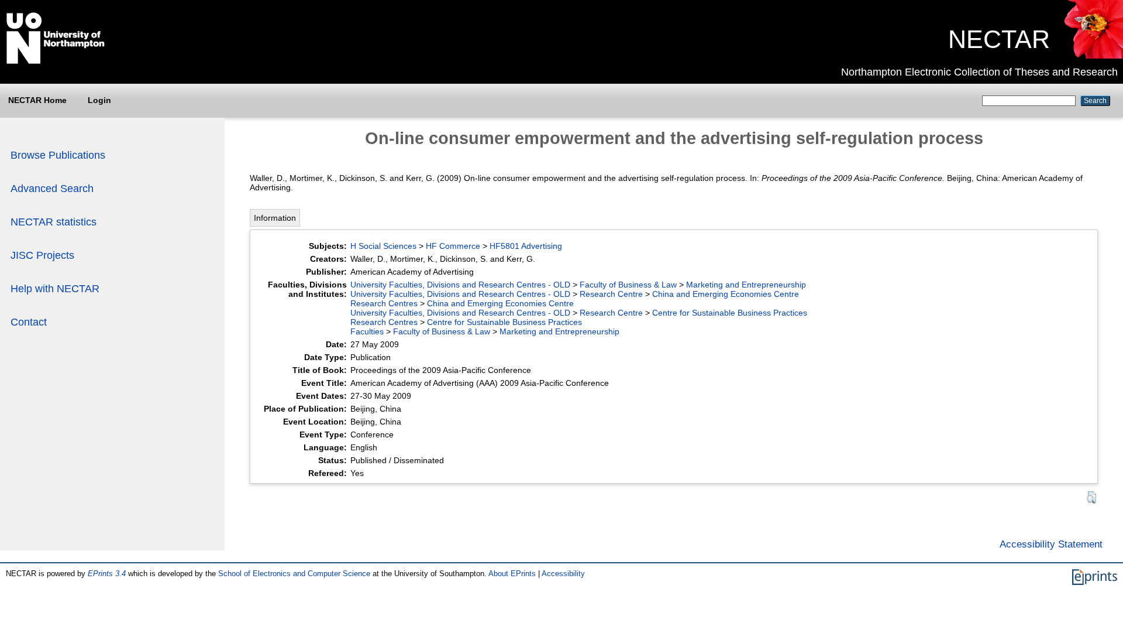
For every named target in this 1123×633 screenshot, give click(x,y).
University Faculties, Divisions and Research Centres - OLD (460, 284)
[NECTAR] (1093, 55)
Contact (29, 322)
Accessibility (563, 573)
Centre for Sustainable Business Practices (729, 312)
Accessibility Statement (1051, 544)
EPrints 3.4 (107, 573)
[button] (1091, 497)
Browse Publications (58, 155)
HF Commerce (453, 246)
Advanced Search (52, 188)
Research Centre (611, 294)
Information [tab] (275, 218)
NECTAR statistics (54, 222)
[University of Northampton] (55, 61)
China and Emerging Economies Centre (725, 294)
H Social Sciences (383, 246)
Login (99, 100)
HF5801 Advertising (526, 246)
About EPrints (512, 573)
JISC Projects (42, 255)
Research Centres (384, 303)
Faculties (367, 331)
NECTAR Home (37, 100)
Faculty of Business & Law (628, 284)
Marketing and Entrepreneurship (746, 284)
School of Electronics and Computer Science (294, 573)
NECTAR (999, 39)
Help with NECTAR (55, 289)
